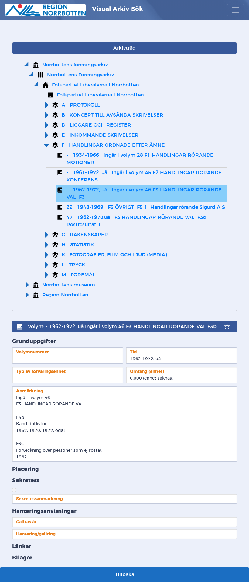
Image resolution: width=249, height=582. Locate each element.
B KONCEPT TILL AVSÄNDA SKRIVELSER (112, 115)
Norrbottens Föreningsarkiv (80, 74)
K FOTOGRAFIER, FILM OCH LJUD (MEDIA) (114, 254)
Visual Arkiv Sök (116, 9)
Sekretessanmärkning (39, 498)
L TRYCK (73, 264)
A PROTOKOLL (81, 105)
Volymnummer (32, 352)
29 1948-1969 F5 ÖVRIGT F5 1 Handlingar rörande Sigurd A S (146, 207)
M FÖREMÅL (78, 274)
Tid (133, 352)
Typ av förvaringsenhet (41, 371)
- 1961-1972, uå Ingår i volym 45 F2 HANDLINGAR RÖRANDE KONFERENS (145, 176)
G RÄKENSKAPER (85, 234)
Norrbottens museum (68, 284)
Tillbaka (124, 574)
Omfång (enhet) (147, 371)
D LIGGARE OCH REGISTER (96, 125)
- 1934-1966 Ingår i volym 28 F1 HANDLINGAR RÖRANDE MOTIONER (141, 159)
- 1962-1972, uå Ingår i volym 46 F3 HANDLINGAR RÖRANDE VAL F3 (145, 194)
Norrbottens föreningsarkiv (75, 64)
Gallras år (26, 522)
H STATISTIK (78, 244)
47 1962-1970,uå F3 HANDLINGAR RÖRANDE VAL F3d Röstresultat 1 (137, 221)
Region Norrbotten (65, 295)
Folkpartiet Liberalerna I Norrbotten (95, 84)
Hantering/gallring (36, 534)
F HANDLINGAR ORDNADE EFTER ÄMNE (113, 145)
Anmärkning (29, 391)
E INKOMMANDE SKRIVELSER (100, 135)
